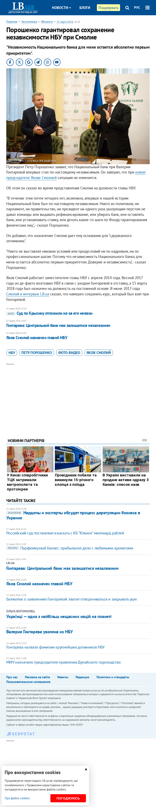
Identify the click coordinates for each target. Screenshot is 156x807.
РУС (137, 7)
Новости (60, 7)
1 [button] (67, 73)
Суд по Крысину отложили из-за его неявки (50, 313)
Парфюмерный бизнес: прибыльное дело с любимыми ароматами (70, 548)
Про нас (12, 677)
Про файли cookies (17, 798)
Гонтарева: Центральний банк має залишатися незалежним (58, 325)
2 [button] (71, 73)
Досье (81, 23)
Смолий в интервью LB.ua (27, 294)
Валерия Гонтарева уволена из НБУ (39, 631)
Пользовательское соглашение (28, 682)
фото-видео (69, 352)
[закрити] (86, 769)
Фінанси (47, 22)
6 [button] (88, 73)
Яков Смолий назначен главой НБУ (36, 337)
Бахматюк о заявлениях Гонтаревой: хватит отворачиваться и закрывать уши (71, 599)
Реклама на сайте (37, 677)
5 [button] (84, 73)
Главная (11, 22)
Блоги (84, 7)
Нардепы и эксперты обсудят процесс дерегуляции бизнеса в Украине (73, 515)
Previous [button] (8, 116)
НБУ (12, 352)
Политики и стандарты (112, 677)
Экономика (29, 22)
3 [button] (76, 73)
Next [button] (147, 116)
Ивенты (62, 677)
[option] (78, 116)
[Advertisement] (78, 395)
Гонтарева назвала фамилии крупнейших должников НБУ (55, 647)
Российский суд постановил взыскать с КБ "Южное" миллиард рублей (65, 533)
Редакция (82, 677)
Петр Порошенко (36, 352)
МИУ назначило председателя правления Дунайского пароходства (63, 662)
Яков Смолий (99, 352)
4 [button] (80, 73)
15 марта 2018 (65, 22)
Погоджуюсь (68, 798)
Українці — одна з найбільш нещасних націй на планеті (59, 616)
